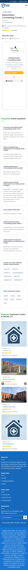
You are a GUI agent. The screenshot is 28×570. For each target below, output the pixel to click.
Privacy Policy (6, 500)
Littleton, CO (16, 276)
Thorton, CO (15, 269)
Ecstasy (6, 299)
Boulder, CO (7, 272)
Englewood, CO (7, 280)
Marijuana (19, 299)
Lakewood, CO (7, 276)
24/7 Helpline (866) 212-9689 (18, 1)
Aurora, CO (6, 269)
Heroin (12, 299)
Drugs (19, 296)
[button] (26, 5)
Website (10, 81)
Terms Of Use (6, 497)
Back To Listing (7, 12)
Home (4, 478)
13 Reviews (14, 30)
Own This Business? (7, 22)
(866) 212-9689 (12, 73)
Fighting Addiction (8, 481)
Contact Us (6, 495)
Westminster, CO (18, 280)
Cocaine (13, 296)
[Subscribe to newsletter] (25, 517)
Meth (5, 303)
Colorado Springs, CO (18, 272)
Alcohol (6, 296)
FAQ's (4, 484)
